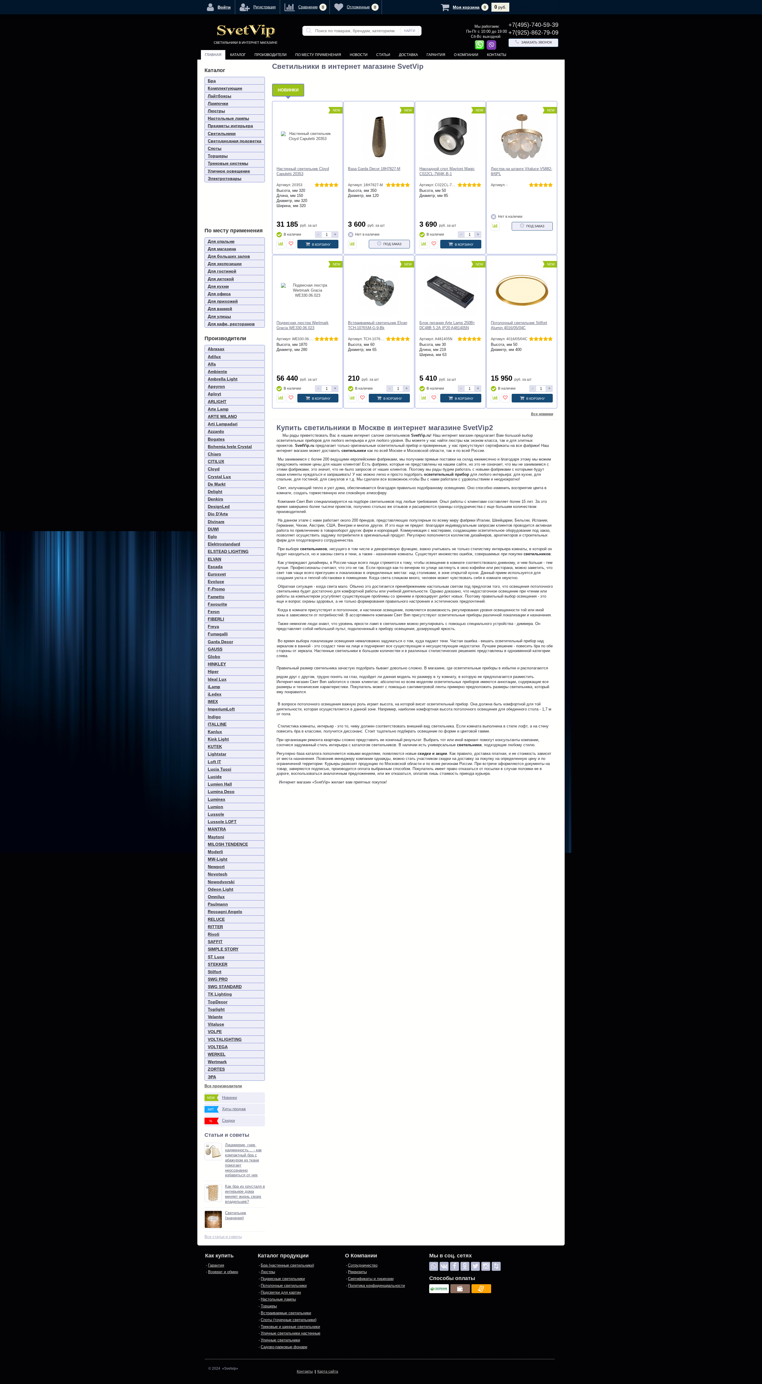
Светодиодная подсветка (234, 141)
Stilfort (214, 971)
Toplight (216, 1009)
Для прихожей (223, 301)
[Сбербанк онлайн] (439, 1288)
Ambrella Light (223, 379)
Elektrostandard (224, 544)
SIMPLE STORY (223, 949)
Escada (215, 566)
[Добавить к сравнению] (281, 244)
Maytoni (216, 836)
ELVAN (214, 559)
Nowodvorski (221, 881)
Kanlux (215, 731)
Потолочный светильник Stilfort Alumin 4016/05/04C (519, 325)
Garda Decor (220, 641)
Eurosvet (217, 574)
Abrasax (216, 348)
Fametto (216, 596)
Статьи (383, 55)
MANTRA (217, 829)
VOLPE (215, 1031)
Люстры (216, 110)
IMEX (213, 701)
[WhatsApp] (433, 1266)
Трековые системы (228, 163)
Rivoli (213, 934)
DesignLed (219, 506)
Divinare (216, 521)
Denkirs (215, 499)
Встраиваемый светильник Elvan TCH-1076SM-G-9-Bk (377, 325)
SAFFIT (215, 941)
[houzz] (496, 1266)
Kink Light (218, 739)
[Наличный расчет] (460, 1288)
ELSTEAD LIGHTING (228, 551)
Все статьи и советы (223, 1236)
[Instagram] (485, 1266)
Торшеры (218, 155)
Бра (212, 80)
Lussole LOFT (222, 821)
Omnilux (216, 896)
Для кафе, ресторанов (231, 323)
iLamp (214, 686)
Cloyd (214, 468)
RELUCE (216, 919)
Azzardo (216, 431)
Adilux (214, 356)
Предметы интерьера (230, 125)
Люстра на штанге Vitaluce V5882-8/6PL (521, 171)
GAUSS (215, 649)
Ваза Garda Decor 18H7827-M (374, 169)
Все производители (223, 1086)
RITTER (215, 926)
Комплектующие (225, 88)
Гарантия (436, 55)
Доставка (408, 55)
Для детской (221, 278)
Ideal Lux (217, 679)
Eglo (212, 536)
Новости (359, 55)
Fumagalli (218, 634)
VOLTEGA (218, 1046)
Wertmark (217, 1061)
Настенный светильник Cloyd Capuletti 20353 (303, 171)
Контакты (496, 55)
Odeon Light (220, 889)
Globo (214, 656)
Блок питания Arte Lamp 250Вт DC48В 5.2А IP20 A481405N (447, 325)
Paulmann (218, 904)
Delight (215, 491)
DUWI (213, 529)
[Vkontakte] (444, 1266)
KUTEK (215, 746)
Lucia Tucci (219, 769)
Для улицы (219, 316)
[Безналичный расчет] (481, 1288)
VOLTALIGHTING (225, 1039)
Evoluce (216, 581)
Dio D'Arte (218, 513)
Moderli (215, 851)
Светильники (222, 133)
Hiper (213, 671)
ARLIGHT (217, 401)
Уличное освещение (229, 171)
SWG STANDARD (225, 986)
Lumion (215, 806)
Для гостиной (222, 271)
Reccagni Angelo (225, 911)
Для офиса (219, 293)
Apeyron (216, 386)
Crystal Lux (219, 476)
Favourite (217, 604)
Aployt (214, 393)
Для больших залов (229, 256)
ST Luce (216, 956)
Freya (213, 626)
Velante (215, 1016)
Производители (270, 55)
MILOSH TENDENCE (228, 844)
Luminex (216, 799)
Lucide (215, 776)
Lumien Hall (220, 784)
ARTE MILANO (222, 416)
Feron (214, 611)
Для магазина (222, 248)
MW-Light (217, 859)
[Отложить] (291, 244)
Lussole (216, 814)
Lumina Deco (221, 791)
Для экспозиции (225, 263)
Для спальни (221, 241)
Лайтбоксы (219, 96)
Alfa (212, 364)
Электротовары (224, 178)
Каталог (238, 55)
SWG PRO (218, 979)
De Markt (217, 484)
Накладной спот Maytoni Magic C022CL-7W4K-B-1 (447, 171)
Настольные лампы (228, 118)
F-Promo (216, 589)
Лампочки (218, 103)
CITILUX (216, 461)
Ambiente (217, 371)
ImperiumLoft (221, 709)
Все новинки (542, 414)
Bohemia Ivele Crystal (230, 446)
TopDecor (217, 1001)
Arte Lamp (218, 409)
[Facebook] (454, 1266)
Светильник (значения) (235, 1215)
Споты (214, 148)
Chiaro (214, 454)
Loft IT (214, 761)
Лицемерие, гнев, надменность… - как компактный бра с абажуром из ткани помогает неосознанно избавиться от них (243, 1160)
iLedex (214, 694)
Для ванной (220, 308)
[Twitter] (475, 1266)
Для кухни (218, 286)
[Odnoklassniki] (464, 1266)
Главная (213, 55)
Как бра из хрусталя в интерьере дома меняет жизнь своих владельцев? (245, 1194)
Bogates (216, 439)
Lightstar (217, 754)
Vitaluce (216, 1024)
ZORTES (216, 1069)
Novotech (217, 874)
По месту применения (318, 55)
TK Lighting (220, 994)
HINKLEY (217, 664)
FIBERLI (216, 619)
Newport (216, 866)
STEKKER (217, 964)
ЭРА (212, 1076)
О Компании (466, 55)
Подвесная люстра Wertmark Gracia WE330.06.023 (303, 325)
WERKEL (217, 1054)
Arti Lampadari (223, 424)
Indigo (214, 716)
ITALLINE (217, 724)
